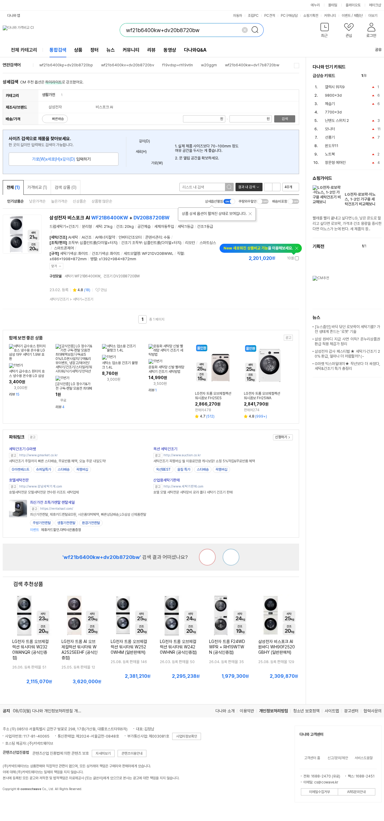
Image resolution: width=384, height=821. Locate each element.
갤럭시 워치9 (335, 87)
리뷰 (151, 50)
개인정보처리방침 (273, 710)
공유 (378, 49)
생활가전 (48, 94)
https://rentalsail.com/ (56, 509)
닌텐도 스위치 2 (337, 120)
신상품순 (79, 201)
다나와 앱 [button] (13, 16)
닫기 (54, 266)
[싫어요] (207, 557)
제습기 (330, 103)
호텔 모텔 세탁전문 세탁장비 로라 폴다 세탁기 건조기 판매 (192, 492)
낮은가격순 (37, 201)
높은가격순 (59, 201)
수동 (167, 237)
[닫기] (250, 214)
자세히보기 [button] (103, 753)
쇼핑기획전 (310, 16)
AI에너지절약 (105, 237)
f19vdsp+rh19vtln (177, 65)
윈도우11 (331, 145)
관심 (104, 290)
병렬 (93, 259)
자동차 (237, 16)
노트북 (330, 154)
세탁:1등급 (186, 226)
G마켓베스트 (20, 469)
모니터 (330, 129)
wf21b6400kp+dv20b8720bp (66, 65)
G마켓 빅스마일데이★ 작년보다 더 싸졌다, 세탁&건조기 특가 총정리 (347, 366)
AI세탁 (73, 237)
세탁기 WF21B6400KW (82, 276)
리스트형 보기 (268, 187)
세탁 (98, 226)
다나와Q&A (195, 50)
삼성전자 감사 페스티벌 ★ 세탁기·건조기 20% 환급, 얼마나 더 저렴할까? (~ (347, 353)
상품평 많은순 (102, 201)
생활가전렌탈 (66, 523)
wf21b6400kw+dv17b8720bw (252, 65)
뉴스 (110, 50)
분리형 (87, 226)
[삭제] (245, 30)
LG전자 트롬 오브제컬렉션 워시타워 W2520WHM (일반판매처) (129, 647)
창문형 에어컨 (335, 162)
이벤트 (346, 16)
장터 (94, 50)
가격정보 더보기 (278, 258)
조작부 (73, 242)
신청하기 (281, 437)
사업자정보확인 (186, 736)
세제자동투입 (164, 226)
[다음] (379, 76)
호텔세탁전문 (19, 480)
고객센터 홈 (312, 758)
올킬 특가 (183, 469)
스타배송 (64, 469)
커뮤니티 (330, 16)
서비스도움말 (364, 758)
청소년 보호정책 (306, 710)
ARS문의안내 (356, 792)
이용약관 (247, 710)
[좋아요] (231, 557)
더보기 (373, 16)
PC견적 (269, 16)
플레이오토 (353, 5)
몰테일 (332, 5)
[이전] (372, 76)
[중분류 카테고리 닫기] (58, 95)
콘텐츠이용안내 (132, 753)
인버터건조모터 (130, 237)
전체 (13, 187)
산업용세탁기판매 (166, 480)
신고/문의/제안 (338, 758)
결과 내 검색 (246, 187)
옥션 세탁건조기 (165, 449)
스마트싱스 (208, 242)
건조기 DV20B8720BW (122, 276)
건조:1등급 (205, 226)
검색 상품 (65, 187)
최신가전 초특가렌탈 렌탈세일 (52, 502)
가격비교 (37, 187)
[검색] (256, 30)
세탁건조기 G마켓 (22, 449)
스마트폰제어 (64, 248)
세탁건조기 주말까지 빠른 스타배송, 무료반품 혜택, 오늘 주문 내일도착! (57, 461)
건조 (119, 226)
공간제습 (144, 226)
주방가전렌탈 (42, 523)
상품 (78, 50)
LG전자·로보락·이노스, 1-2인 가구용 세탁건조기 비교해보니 (360, 199)
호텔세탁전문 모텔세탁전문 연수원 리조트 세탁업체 (44, 492)
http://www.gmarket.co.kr (38, 455)
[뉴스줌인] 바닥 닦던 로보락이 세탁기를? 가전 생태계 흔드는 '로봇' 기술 (347, 329)
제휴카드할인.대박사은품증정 (55, 530)
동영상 (170, 50)
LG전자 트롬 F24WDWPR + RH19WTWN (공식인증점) (227, 647)
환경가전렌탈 (91, 523)
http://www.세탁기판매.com (183, 486)
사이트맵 (332, 710)
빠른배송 (58, 119)
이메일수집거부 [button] (319, 792)
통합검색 (58, 50)
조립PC (253, 16)
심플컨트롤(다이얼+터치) (99, 242)
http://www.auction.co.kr (182, 455)
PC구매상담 (289, 16)
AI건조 (87, 237)
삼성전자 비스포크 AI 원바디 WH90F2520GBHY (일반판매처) (276, 647)
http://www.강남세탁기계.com (40, 486)
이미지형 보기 (276, 187)
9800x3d (333, 95)
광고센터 (351, 710)
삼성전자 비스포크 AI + (110, 218)
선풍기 (330, 137)
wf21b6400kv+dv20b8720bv (127, 65)
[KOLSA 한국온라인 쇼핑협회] (13, 802)
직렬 (180, 253)
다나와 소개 (225, 710)
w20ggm (209, 65)
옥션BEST (163, 469)
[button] (325, 31)
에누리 (315, 5)
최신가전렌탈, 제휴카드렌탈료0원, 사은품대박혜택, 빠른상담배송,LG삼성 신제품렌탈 (88, 514)
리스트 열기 (296, 65)
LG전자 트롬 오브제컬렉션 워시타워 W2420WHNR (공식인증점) (178, 647)
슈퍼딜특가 (43, 469)
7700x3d (333, 112)
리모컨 (190, 242)
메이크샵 (375, 5)
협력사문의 (373, 710)
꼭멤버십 (82, 469)
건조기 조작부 (131, 242)
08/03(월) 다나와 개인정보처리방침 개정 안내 (51, 710)
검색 (285, 119)
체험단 (358, 16)
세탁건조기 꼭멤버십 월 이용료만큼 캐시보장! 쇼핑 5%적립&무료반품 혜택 (204, 461)
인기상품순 (15, 201)
